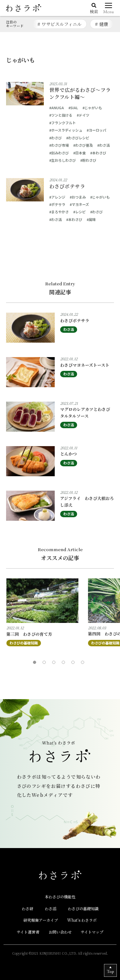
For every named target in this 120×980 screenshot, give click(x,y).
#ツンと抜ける (60, 115)
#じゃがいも (92, 107)
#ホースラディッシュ (65, 130)
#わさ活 (103, 145)
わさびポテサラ (67, 186)
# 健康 (101, 24)
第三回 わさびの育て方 (29, 634)
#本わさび (98, 152)
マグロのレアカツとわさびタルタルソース (85, 412)
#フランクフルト (62, 122)
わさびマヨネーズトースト (84, 365)
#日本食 (79, 152)
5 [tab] (74, 664)
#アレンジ (57, 197)
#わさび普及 (83, 145)
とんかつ (68, 454)
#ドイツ (83, 115)
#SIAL (73, 107)
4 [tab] (65, 664)
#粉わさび (88, 160)
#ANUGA (56, 107)
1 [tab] (36, 664)
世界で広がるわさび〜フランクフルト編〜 (80, 93)
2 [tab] (46, 664)
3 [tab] (55, 664)
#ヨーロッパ (96, 130)
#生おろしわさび (62, 160)
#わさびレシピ (77, 137)
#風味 (91, 219)
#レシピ (79, 211)
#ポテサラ (57, 204)
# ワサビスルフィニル (59, 24)
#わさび (55, 137)
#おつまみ (78, 197)
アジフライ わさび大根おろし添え (87, 501)
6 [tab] (84, 664)
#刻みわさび (59, 152)
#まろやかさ (59, 211)
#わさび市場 (59, 145)
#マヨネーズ (79, 204)
